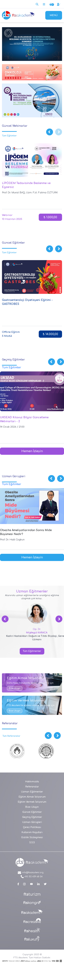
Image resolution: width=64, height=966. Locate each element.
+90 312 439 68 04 (33, 876)
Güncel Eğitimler (32, 812)
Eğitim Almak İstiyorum (32, 797)
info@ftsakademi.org (32, 872)
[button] (49, 132)
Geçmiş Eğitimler (32, 817)
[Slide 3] (23, 78)
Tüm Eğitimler (9, 136)
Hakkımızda (32, 781)
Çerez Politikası (32, 827)
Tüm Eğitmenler (32, 651)
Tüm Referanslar (11, 736)
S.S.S (32, 842)
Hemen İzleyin (32, 451)
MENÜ (54, 15)
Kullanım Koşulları (32, 832)
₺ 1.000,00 (50, 217)
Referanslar (32, 786)
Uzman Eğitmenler (32, 792)
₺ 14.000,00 (50, 334)
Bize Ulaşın (14, 688)
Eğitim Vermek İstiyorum (32, 802)
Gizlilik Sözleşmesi (32, 837)
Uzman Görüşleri (32, 822)
